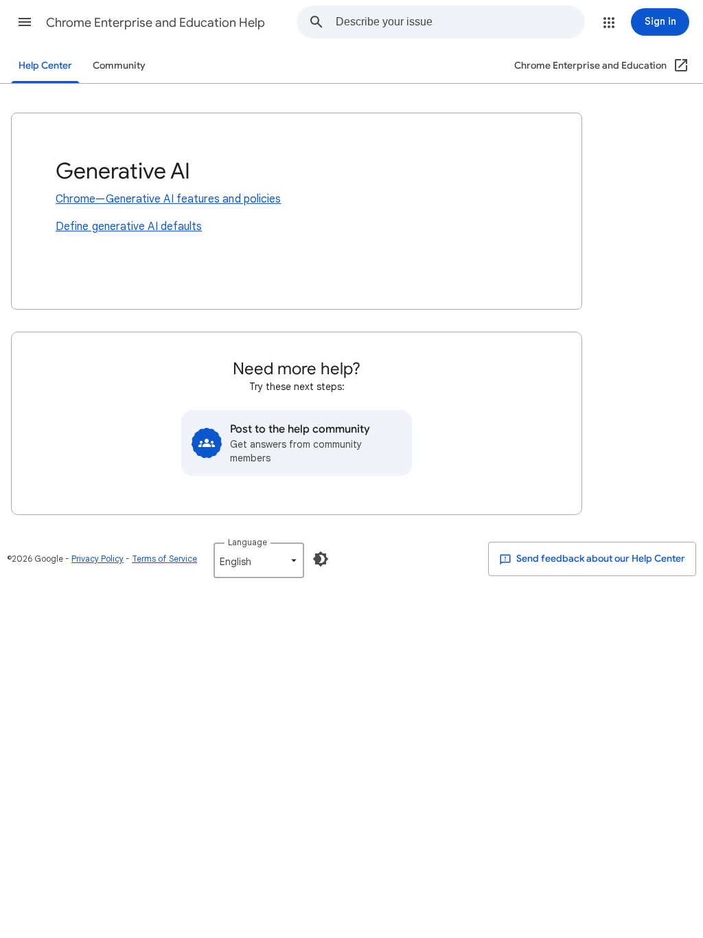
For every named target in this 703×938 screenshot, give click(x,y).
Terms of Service (164, 558)
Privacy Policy (97, 558)
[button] (24, 21)
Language (247, 542)
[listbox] (259, 560)
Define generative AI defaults (129, 226)
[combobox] (460, 22)
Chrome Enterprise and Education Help (155, 22)
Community (119, 65)
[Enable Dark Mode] (320, 558)
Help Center (45, 65)
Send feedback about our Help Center (599, 558)
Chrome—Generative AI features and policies (168, 199)
